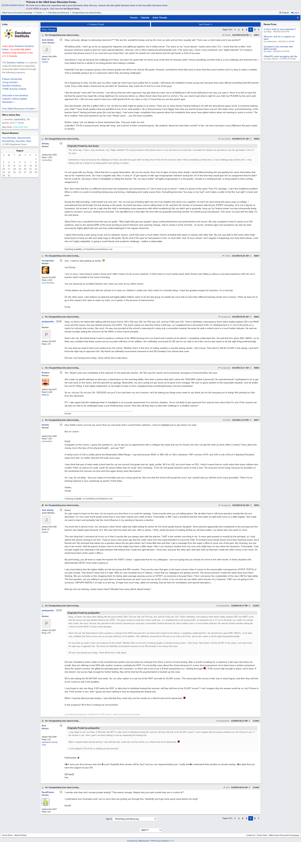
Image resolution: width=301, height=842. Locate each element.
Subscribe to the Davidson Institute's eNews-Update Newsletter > (15, 98)
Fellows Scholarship (12, 79)
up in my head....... (49, 283)
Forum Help (262, 835)
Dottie (228, 420)
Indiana (45, 62)
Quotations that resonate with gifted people (278, 47)
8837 (257, 35)
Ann (227, 787)
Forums (39, 13)
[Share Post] (250, 35)
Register (285, 13)
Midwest (45, 395)
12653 (256, 606)
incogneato (225, 317)
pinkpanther (224, 606)
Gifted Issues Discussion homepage (17, 13)
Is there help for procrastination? (280, 29)
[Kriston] (45, 385)
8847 (257, 256)
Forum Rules (7, 835)
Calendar (145, 17)
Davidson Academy (11, 85)
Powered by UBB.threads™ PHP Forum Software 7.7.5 (150, 841)
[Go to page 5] (259, 29)
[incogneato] (45, 273)
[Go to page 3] (235, 29)
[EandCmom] (45, 805)
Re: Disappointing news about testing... (62, 35)
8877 (257, 420)
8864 (257, 368)
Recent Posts (270, 24)
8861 (257, 317)
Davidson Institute (15, 62)
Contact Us (250, 835)
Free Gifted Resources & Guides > (19, 108)
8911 (257, 505)
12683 (256, 787)
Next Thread (204, 24)
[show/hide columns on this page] (298, 17)
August (19, 150)
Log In (296, 13)
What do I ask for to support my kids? (279, 37)
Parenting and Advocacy (58, 13)
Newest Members (10, 133)
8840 (257, 139)
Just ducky (225, 139)
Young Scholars (10, 82)
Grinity (227, 35)
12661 (256, 721)
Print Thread (48, 29)
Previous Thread (96, 24)
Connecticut (47, 160)
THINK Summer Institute (14, 89)
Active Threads (160, 17)
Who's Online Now (11, 115)
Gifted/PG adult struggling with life (280, 56)
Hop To (109, 819)
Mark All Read (20, 835)
